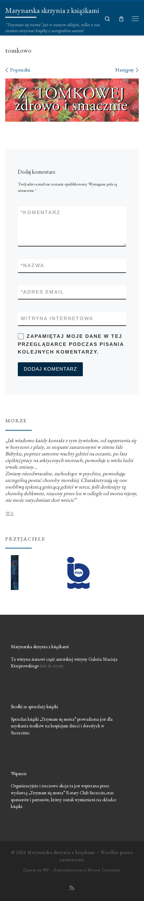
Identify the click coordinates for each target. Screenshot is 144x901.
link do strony (52, 666)
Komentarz (40, 212)
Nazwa (32, 265)
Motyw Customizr (104, 870)
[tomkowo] (72, 99)
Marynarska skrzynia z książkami (61, 852)
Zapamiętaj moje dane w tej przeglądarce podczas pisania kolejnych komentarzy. (71, 344)
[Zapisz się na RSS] (72, 888)
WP (46, 870)
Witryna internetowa (57, 318)
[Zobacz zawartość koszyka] (121, 18)
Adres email (42, 292)
